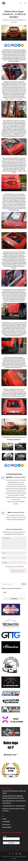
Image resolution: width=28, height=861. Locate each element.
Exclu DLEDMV (19, 20)
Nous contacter (6, 824)
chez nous (15, 99)
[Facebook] (5, 45)
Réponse (23, 507)
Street (23, 20)
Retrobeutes (10, 86)
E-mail (4, 592)
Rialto (13, 161)
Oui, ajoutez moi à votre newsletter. (15, 566)
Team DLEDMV (6, 821)
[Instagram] (12, 45)
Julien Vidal (6, 20)
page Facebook (21, 86)
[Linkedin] (18, 45)
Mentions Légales (6, 827)
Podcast (4, 819)
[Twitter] (9, 45)
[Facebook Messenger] (15, 45)
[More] (22, 45)
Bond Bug (7, 161)
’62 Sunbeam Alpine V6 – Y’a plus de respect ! (13, 806)
